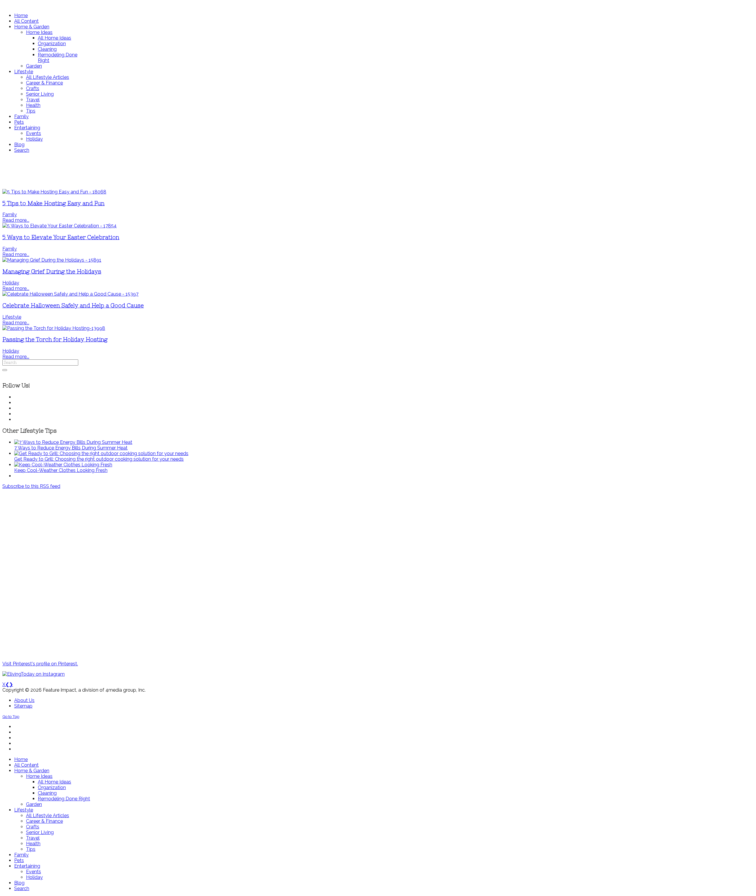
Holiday (10, 283)
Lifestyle (11, 317)
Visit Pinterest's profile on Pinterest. (40, 664)
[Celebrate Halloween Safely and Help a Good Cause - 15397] (70, 294)
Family (9, 214)
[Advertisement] (175, 171)
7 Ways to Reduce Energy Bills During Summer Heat (71, 448)
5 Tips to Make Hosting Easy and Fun (53, 203)
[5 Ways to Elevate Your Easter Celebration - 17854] (59, 226)
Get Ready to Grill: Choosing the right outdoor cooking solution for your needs (99, 459)
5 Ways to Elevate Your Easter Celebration (60, 237)
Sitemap (23, 706)
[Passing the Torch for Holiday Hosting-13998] (53, 328)
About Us (24, 700)
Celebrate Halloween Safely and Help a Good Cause (73, 305)
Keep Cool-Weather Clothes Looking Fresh (60, 470)
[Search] (4, 370)
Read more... (15, 220)
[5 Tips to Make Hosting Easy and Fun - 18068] (54, 192)
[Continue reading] (73, 442)
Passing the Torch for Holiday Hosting (54, 339)
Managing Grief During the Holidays (51, 271)
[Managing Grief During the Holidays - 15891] (51, 260)
